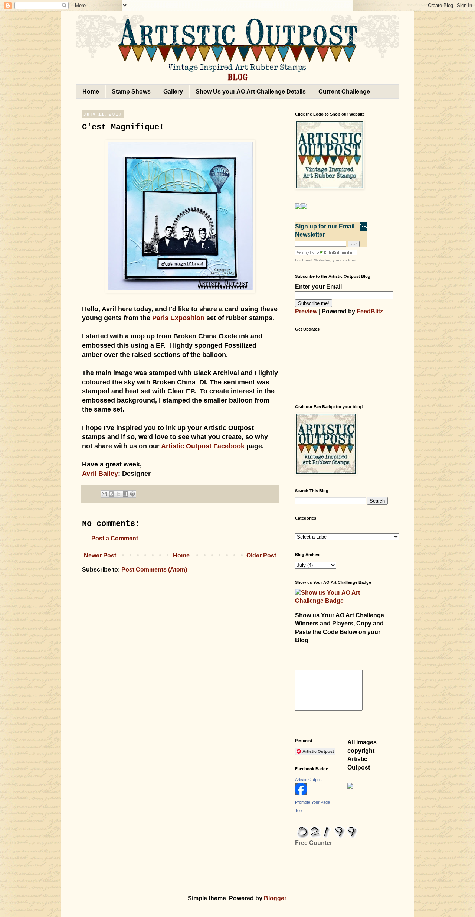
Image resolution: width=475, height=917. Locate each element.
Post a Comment (114, 538)
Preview (306, 311)
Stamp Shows (131, 91)
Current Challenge (344, 91)
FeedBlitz (370, 311)
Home (90, 91)
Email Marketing (316, 260)
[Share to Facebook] (125, 494)
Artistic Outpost (309, 779)
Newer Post (100, 555)
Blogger (275, 898)
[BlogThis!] (111, 494)
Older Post (261, 555)
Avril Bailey (100, 473)
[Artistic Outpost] (301, 793)
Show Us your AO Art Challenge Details (251, 91)
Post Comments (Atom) (154, 569)
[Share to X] (118, 494)
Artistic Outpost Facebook (203, 446)
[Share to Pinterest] (132, 494)
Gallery (173, 91)
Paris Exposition (178, 318)
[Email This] (104, 494)
